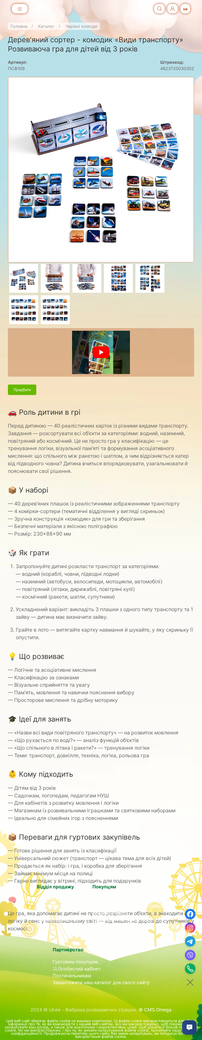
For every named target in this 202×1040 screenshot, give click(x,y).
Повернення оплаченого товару (128, 906)
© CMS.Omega (155, 1009)
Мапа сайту (105, 926)
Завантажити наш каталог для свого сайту (101, 982)
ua (185, 9)
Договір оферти (110, 912)
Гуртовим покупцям (75, 961)
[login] (172, 9)
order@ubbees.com (58, 919)
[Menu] (19, 9)
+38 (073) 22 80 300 (60, 899)
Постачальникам (72, 975)
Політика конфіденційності (122, 919)
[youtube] (101, 352)
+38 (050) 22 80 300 (60, 906)
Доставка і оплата (112, 899)
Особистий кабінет (79, 969)
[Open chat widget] (189, 1027)
